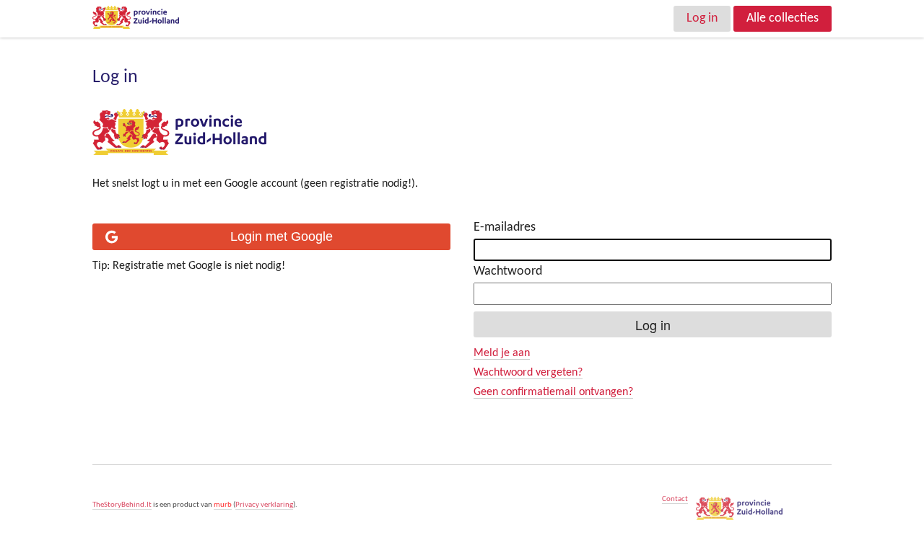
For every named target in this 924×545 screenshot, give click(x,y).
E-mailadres (505, 227)
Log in (702, 18)
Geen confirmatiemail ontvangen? (553, 392)
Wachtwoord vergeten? (528, 372)
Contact (675, 499)
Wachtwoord (508, 271)
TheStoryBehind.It (122, 505)
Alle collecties (782, 18)
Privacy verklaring (264, 505)
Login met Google (281, 236)
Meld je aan (502, 353)
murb (223, 505)
